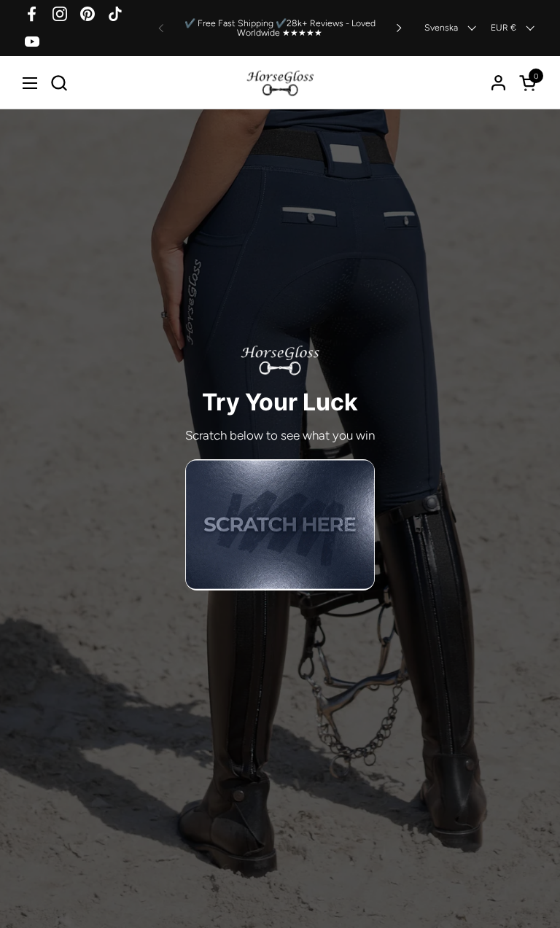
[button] (59, 83)
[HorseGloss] (280, 82)
